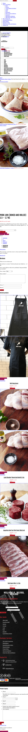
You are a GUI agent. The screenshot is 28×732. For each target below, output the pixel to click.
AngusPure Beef (6, 622)
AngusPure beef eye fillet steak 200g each (14, 530)
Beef (6, 5)
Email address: (3, 610)
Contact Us (5, 25)
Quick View (2, 380)
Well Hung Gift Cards (10, 17)
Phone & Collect (6, 647)
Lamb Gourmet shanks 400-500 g (8, 124)
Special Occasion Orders (8, 645)
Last (17, 699)
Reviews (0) (2, 255)
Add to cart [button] (12, 388)
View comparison (4, 731)
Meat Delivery (6, 643)
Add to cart (3, 231)
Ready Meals (6, 21)
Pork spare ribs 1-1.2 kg (14, 583)
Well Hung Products (10, 16)
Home (4, 3)
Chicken (4, 626)
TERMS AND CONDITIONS (15, 678)
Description (2, 249)
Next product (3, 125)
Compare (2, 234)
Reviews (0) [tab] (5, 247)
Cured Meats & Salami (10, 8)
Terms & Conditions (7, 650)
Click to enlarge (3, 211)
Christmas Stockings (8, 53)
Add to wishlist (3, 233)
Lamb (6, 9)
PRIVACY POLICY (4, 678)
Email (1, 287)
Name (2, 285)
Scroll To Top (3, 725)
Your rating (3, 271)
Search (14, 0)
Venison (4, 624)
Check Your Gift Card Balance (9, 652)
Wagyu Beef (5, 620)
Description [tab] (5, 245)
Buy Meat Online (7, 79)
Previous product (4, 81)
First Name (2, 607)
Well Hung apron (14, 383)
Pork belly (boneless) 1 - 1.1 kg (7, 168)
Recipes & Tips (6, 22)
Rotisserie (7, 12)
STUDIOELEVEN (24, 679)
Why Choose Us (6, 18)
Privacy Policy (6, 649)
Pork (6, 11)
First (17, 698)
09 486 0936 (8, 664)
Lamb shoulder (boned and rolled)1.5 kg (14, 477)
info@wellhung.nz (9, 668)
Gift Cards (6, 72)
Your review (3, 273)
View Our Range (6, 4)
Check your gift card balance (9, 24)
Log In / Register (7, 32)
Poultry (7, 7)
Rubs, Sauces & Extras (10, 13)
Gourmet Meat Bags (7, 20)
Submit (2, 722)
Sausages (7, 14)
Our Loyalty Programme (8, 641)
